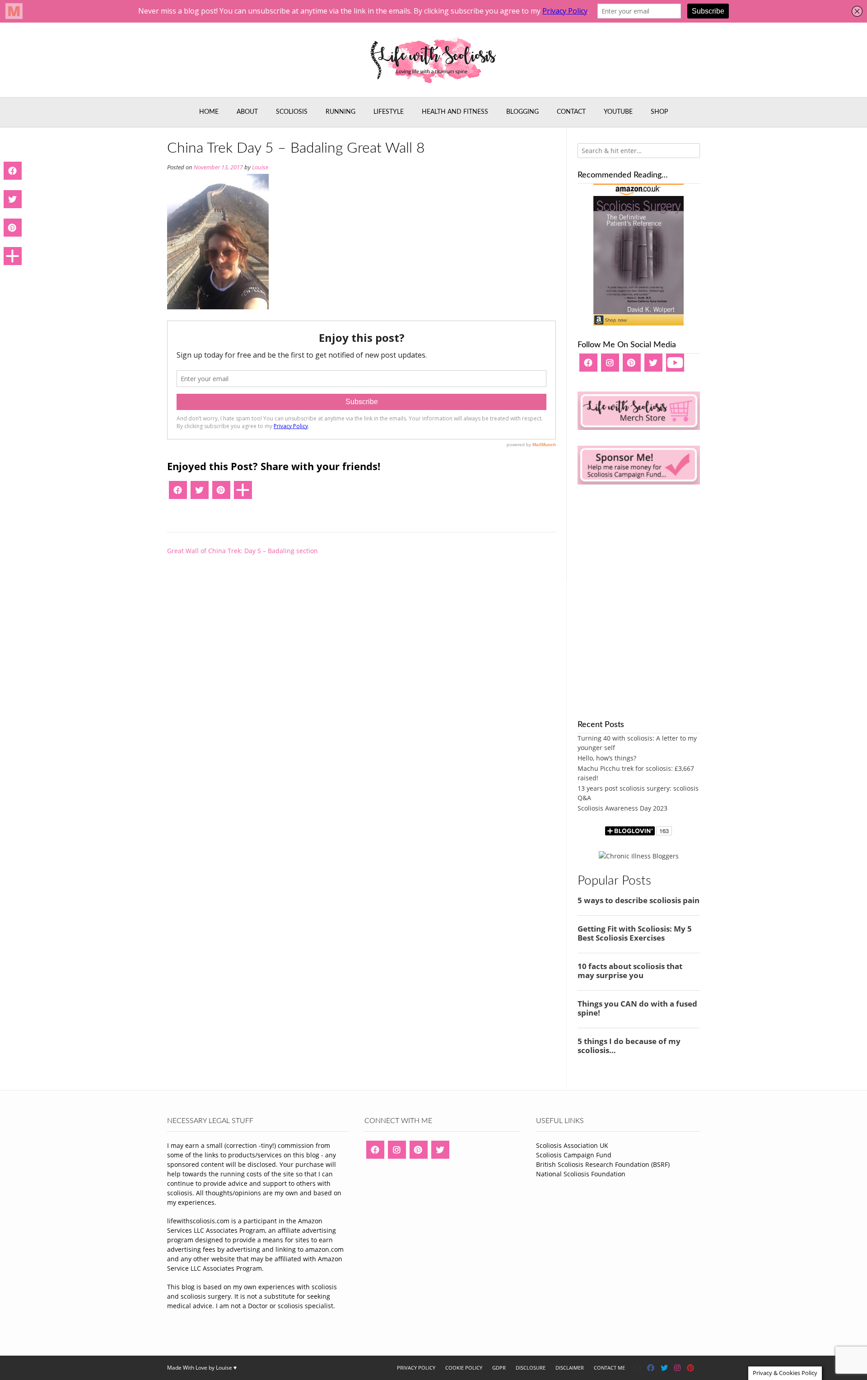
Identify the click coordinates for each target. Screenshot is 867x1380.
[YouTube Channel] (675, 366)
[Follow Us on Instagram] (677, 1368)
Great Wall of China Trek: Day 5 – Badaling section (242, 550)
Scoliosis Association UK (572, 1145)
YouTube (618, 112)
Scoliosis (292, 112)
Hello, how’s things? (607, 758)
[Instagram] (610, 366)
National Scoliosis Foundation (580, 1174)
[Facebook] (178, 493)
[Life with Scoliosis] (433, 60)
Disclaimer (569, 1367)
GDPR (499, 1367)
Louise (260, 167)
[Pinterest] (221, 493)
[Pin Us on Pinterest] (690, 1368)
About (247, 112)
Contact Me (609, 1367)
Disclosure (530, 1367)
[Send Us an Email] (637, 1368)
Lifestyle (388, 112)
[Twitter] (199, 493)
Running (340, 112)
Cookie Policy (463, 1367)
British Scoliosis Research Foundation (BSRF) (603, 1164)
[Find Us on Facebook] (651, 1368)
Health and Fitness (455, 112)
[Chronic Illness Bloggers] (639, 856)
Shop (659, 112)
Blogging (522, 112)
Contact (571, 112)
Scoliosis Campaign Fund (573, 1155)
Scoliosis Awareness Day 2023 (622, 808)
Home (209, 112)
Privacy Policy (416, 1367)
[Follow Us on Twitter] (664, 1368)
